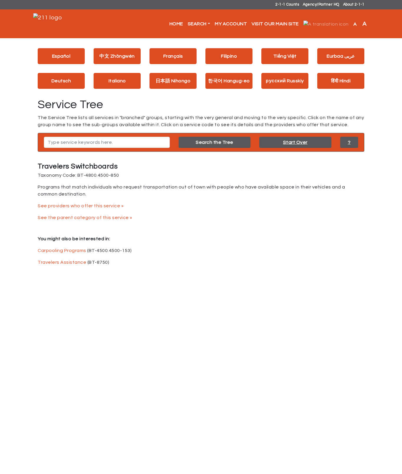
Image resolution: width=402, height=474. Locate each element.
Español (61, 56)
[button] (326, 24)
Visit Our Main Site (275, 23)
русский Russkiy (285, 81)
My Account (231, 23)
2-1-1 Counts (287, 4)
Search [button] (197, 23)
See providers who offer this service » (81, 205)
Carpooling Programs (62, 250)
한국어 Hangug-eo (229, 81)
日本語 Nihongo (173, 81)
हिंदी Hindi (340, 81)
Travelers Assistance (62, 262)
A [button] (360, 24)
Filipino (229, 56)
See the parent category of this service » (85, 217)
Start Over (295, 142)
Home (176, 23)
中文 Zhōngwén (117, 56)
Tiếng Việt (285, 56)
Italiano (117, 81)
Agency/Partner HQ (321, 4)
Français (173, 56)
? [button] (349, 142)
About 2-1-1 (354, 4)
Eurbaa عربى (341, 56)
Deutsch (61, 81)
